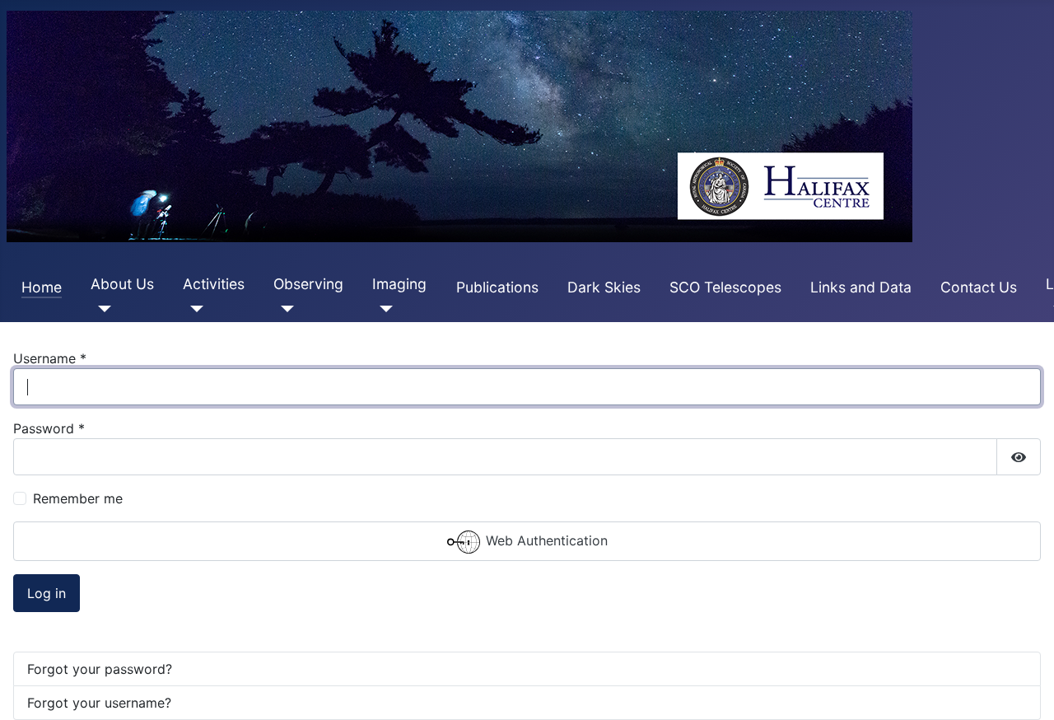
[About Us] (101, 309)
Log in (46, 593)
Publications (497, 287)
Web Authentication (545, 541)
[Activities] (193, 309)
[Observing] (283, 309)
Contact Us (978, 287)
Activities (214, 283)
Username (49, 358)
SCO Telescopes (725, 287)
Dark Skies (604, 287)
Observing (308, 283)
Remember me (78, 498)
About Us (122, 283)
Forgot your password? (99, 669)
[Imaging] (382, 309)
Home (41, 287)
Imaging (399, 283)
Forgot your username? (99, 702)
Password (49, 428)
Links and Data (861, 287)
